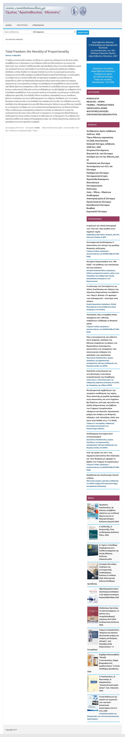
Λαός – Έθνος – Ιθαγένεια (99, 192)
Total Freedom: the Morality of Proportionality (37, 51)
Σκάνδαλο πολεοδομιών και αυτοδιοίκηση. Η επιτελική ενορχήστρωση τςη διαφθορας (101, 374)
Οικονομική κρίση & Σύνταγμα (101, 198)
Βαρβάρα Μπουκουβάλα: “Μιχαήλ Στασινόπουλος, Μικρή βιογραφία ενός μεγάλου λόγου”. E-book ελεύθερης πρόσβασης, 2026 (103, 663)
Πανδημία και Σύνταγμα (98, 173)
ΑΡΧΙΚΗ (8, 25)
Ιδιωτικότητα (93, 182)
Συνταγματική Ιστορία (97, 176)
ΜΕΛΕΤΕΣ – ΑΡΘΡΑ (96, 102)
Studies (37, 127)
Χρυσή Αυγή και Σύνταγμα (99, 202)
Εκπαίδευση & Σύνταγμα (98, 205)
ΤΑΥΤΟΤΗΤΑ (22, 25)
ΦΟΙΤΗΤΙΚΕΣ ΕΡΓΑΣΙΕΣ (98, 111)
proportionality (69, 127)
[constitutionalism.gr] (48, 18)
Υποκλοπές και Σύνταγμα (98, 163)
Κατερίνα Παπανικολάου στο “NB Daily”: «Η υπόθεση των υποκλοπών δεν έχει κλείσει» (103, 264)
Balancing (13, 130)
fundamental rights (25, 130)
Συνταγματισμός (94, 186)
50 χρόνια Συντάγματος (98, 150)
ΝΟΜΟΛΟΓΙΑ (93, 98)
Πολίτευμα (92, 189)
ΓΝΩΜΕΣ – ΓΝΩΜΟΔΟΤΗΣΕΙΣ (100, 105)
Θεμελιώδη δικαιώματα (98, 179)
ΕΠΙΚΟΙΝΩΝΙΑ (38, 25)
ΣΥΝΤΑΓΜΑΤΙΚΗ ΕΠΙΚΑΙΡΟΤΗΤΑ (102, 114)
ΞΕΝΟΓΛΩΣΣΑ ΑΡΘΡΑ (97, 108)
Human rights (57, 127)
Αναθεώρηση (93, 195)
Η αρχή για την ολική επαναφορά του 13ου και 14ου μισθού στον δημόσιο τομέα (101, 229)
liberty (35, 130)
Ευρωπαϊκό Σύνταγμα (97, 211)
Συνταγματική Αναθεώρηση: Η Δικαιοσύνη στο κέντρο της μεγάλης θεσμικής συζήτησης (103, 245)
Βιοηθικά (91, 208)
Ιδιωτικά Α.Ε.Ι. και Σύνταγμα (100, 153)
